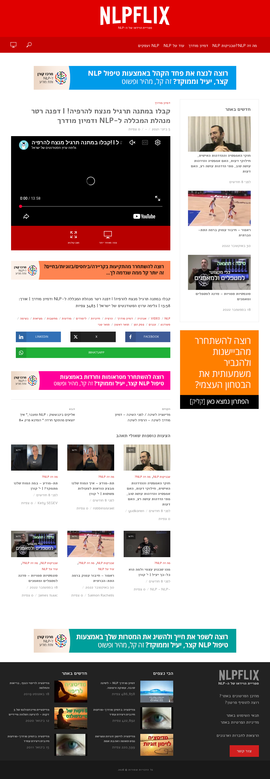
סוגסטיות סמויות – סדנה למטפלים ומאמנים (38, 578)
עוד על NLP (173, 46)
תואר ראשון (121, 324)
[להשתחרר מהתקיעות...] (90, 270)
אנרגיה (141, 318)
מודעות (66, 318)
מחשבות (52, 318)
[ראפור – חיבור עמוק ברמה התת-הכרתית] (219, 208)
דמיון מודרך (198, 46)
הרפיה (109, 318)
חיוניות (95, 318)
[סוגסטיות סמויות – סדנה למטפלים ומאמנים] (219, 272)
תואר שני (104, 324)
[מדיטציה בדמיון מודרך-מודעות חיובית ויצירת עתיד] (156, 718)
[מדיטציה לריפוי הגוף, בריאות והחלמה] (71, 691)
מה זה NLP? (246, 46)
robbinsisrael (103, 508)
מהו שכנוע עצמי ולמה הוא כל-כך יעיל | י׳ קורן (149, 572)
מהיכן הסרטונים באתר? (239, 696)
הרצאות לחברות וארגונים (237, 735)
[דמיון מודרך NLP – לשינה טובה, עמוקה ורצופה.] (156, 691)
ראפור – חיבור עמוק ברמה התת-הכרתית (93, 578)
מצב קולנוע (73, 243)
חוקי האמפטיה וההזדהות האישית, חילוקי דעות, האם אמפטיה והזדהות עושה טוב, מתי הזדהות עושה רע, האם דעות (148, 494)
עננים (152, 324)
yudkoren (136, 510)
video (155, 318)
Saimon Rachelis (101, 595)
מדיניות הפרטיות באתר (239, 722)
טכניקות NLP (223, 46)
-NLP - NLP (160, 589)
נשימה (24, 318)
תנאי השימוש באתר (242, 715)
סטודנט (165, 324)
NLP (167, 318)
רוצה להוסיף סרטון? (242, 702)
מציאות (37, 318)
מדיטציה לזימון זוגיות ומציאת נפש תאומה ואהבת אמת (115, 738)
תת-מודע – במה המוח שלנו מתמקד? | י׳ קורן (36, 486)
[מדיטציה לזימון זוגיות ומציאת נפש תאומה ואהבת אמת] (156, 745)
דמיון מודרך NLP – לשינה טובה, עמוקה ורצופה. (117, 685)
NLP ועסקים (148, 46)
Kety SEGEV (48, 502)
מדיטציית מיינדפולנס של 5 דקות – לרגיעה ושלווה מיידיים (29, 712)
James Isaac (48, 595)
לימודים (81, 318)
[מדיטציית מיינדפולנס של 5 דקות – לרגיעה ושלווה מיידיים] (71, 718)
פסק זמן (139, 324)
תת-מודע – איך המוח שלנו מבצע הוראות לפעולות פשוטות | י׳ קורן (92, 488)
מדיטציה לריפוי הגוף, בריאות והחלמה (29, 685)
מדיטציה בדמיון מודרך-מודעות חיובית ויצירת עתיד (114, 712)
